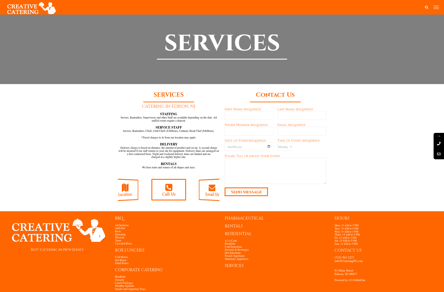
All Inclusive (122, 225)
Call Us (169, 194)
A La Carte (231, 240)
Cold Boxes (121, 256)
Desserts (119, 279)
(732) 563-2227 (344, 257)
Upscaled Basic (123, 243)
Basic (118, 231)
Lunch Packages (124, 282)
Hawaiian (120, 234)
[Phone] (439, 143)
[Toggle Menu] (436, 7)
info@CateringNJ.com (349, 261)
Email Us (212, 194)
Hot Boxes (121, 260)
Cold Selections (233, 246)
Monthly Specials (124, 285)
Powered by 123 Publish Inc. (350, 280)
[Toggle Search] (426, 7)
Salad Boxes (122, 263)
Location (125, 194)
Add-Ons (120, 228)
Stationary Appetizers (236, 258)
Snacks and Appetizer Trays (130, 288)
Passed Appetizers (235, 255)
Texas (118, 240)
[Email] (439, 154)
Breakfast (120, 276)
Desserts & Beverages (237, 249)
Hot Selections (233, 252)
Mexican (119, 237)
